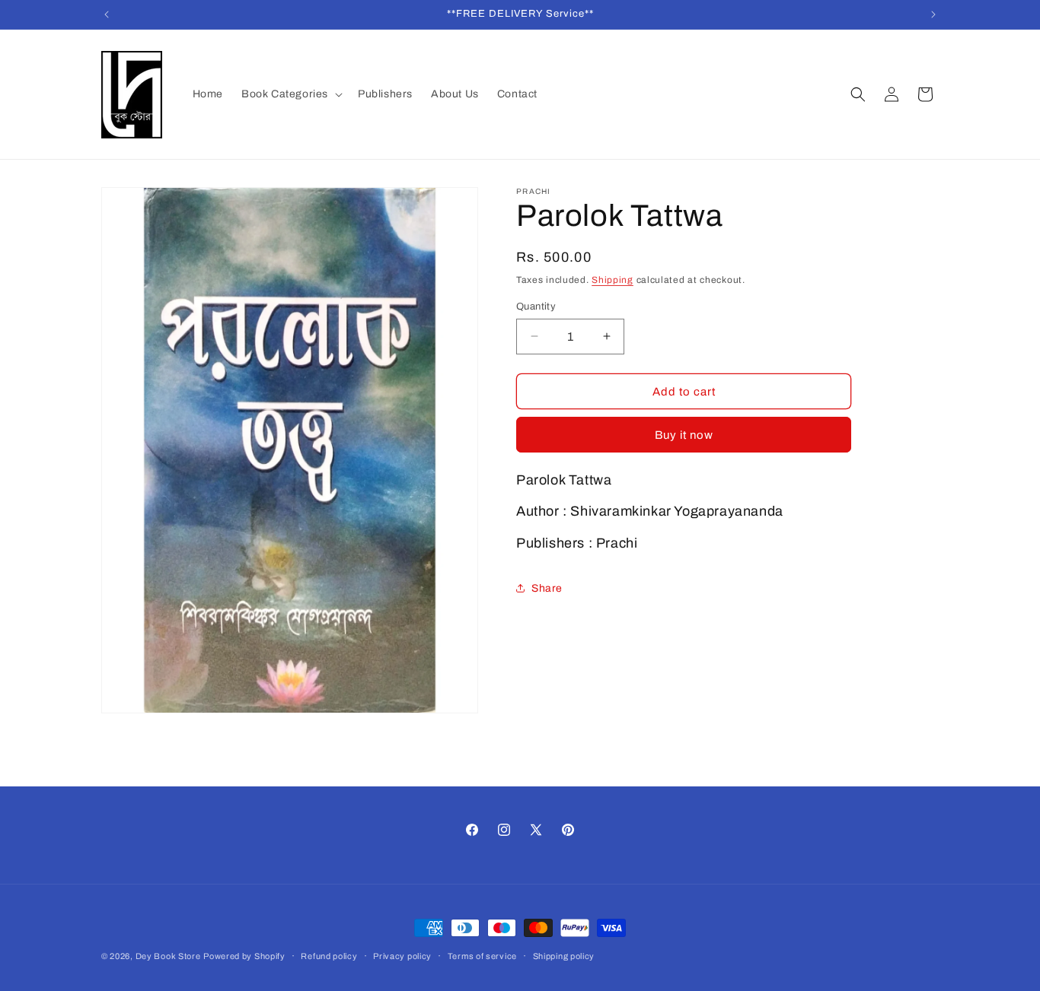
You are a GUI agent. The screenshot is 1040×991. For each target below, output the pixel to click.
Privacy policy (402, 956)
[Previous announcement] (106, 14)
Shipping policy (564, 956)
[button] (290, 94)
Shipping (612, 280)
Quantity (536, 305)
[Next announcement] (933, 14)
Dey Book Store (168, 956)
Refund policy (329, 956)
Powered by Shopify (244, 956)
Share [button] (547, 587)
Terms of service (482, 956)
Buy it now (684, 435)
